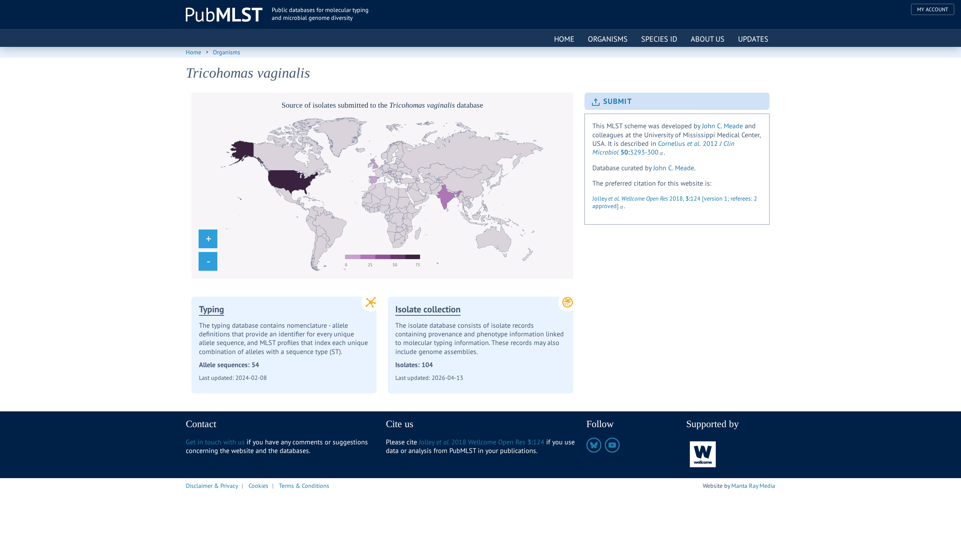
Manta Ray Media (753, 485)
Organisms (608, 39)
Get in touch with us (215, 442)
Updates (753, 39)
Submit (617, 101)
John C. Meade (722, 126)
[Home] (224, 15)
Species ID (659, 39)
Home (564, 39)
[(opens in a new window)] (703, 453)
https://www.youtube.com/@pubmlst (612, 445)
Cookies (258, 485)
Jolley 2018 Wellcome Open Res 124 (481, 442)
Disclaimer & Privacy (212, 485)
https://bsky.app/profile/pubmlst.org (593, 445)
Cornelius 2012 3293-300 (663, 147)
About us (708, 39)
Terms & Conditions (304, 485)
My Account (932, 9)
